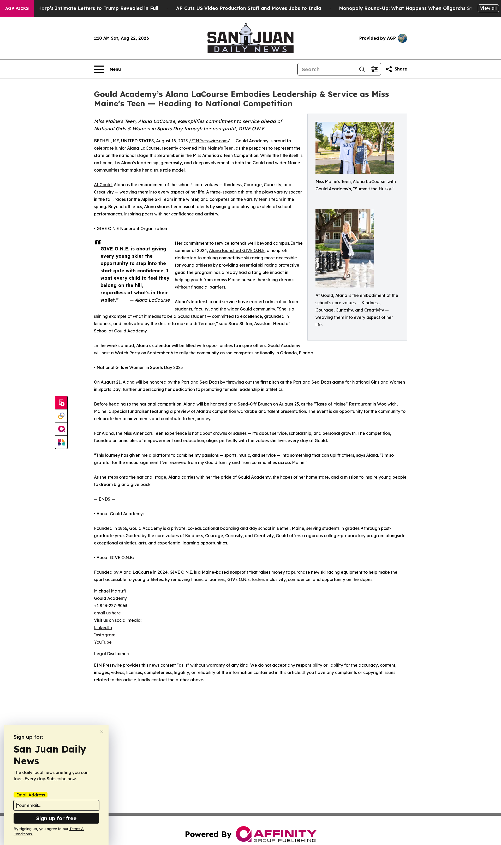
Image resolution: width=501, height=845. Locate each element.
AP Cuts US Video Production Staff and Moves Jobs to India (248, 8)
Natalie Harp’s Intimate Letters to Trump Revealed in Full (88, 8)
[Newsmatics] (61, 442)
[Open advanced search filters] (374, 69)
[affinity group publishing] (61, 429)
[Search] (362, 69)
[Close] (101, 731)
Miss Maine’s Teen (216, 148)
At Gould (103, 184)
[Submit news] (61, 402)
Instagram (104, 634)
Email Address (30, 794)
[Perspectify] (61, 415)
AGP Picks (17, 8)
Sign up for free (56, 818)
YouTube (103, 642)
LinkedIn (103, 627)
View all (488, 8)
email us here (107, 612)
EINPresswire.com (209, 140)
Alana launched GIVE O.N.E (237, 250)
